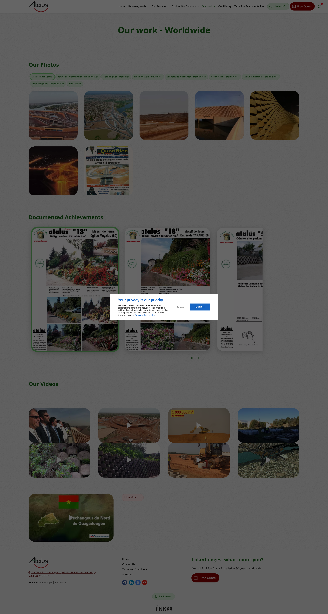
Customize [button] (180, 307)
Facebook (148, 315)
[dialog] (164, 307)
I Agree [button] (200, 307)
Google (138, 315)
